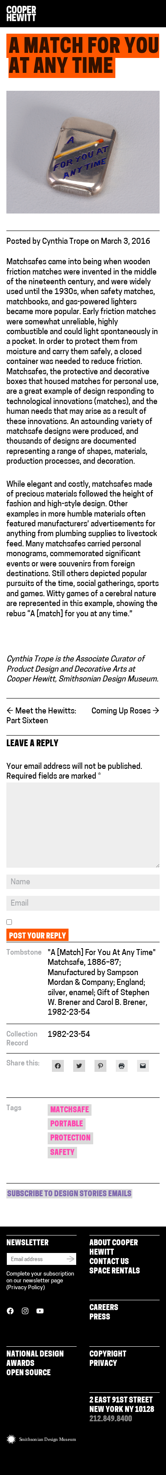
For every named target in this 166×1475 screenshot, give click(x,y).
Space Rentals (114, 1272)
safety (62, 1153)
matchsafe (69, 1110)
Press (99, 1318)
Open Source (28, 1373)
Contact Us (109, 1262)
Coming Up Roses (126, 712)
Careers (103, 1308)
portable (66, 1125)
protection (70, 1139)
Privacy (103, 1364)
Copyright (107, 1355)
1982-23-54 (69, 1035)
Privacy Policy (25, 1287)
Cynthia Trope (65, 242)
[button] (156, 14)
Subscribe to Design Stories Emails (69, 1194)
